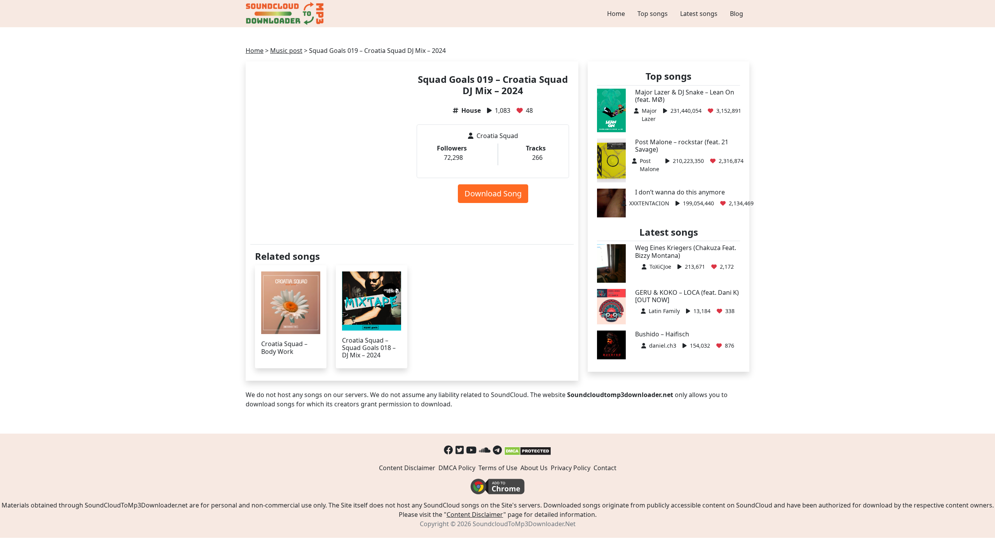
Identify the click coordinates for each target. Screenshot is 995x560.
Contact (605, 468)
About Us (534, 468)
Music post (286, 50)
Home (616, 13)
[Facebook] (448, 449)
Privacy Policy (570, 468)
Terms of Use (497, 468)
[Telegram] (497, 449)
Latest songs (698, 13)
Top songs (652, 13)
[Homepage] (286, 13)
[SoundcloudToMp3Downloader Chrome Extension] (497, 486)
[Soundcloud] (485, 449)
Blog (736, 13)
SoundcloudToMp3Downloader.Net (524, 524)
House (471, 110)
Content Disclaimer (407, 468)
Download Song (493, 193)
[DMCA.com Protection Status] (527, 449)
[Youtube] (471, 449)
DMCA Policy (456, 468)
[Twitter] (460, 449)
